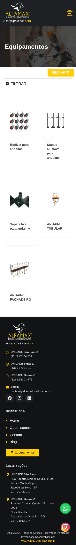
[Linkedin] (29, 398)
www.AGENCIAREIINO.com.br (38, 540)
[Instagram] (19, 398)
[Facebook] (10, 398)
